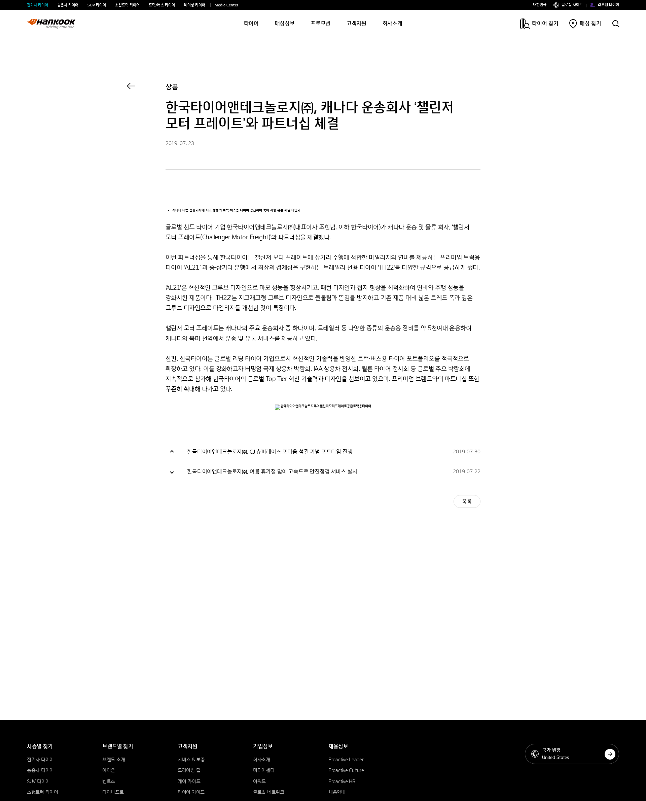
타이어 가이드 (191, 792)
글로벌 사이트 (572, 5)
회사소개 (392, 24)
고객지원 (356, 24)
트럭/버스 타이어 (162, 5)
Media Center (226, 5)
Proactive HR (341, 782)
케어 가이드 (189, 782)
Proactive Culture (346, 770)
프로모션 (320, 24)
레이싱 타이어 (194, 5)
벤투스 (108, 782)
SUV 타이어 (96, 5)
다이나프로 (113, 792)
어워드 (259, 782)
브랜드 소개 (113, 760)
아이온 (108, 770)
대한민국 (539, 5)
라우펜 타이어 (608, 5)
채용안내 (337, 792)
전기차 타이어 (37, 5)
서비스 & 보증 (191, 760)
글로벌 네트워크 (268, 792)
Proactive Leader (346, 760)
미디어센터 (264, 770)
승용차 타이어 (67, 5)
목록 (467, 502)
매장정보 (285, 24)
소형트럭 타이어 (127, 5)
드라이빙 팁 (189, 770)
